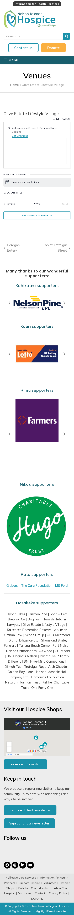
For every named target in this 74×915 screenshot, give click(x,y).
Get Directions (20, 135)
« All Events (62, 119)
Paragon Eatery (12, 248)
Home (14, 85)
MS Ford (61, 585)
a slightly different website (50, 911)
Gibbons (12, 585)
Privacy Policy (58, 893)
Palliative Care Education (34, 888)
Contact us (23, 47)
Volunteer (50, 883)
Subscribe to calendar (35, 215)
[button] (11, 60)
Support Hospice (29, 883)
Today (37, 203)
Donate (53, 47)
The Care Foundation (36, 585)
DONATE (37, 898)
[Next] (64, 303)
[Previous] (9, 303)
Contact (40, 893)
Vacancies (24, 893)
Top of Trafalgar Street (50, 248)
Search (66, 36)
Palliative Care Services (21, 877)
